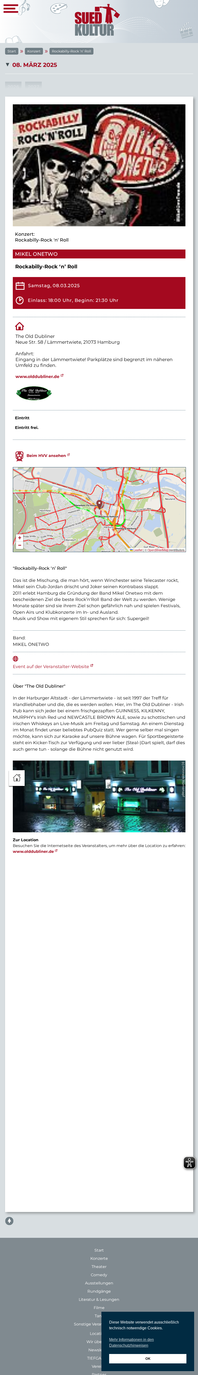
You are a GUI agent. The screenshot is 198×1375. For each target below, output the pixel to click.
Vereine (99, 1366)
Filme (99, 1307)
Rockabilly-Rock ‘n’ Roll (71, 51)
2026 (13, 87)
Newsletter (99, 1350)
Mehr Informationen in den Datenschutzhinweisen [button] (131, 1342)
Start (11, 51)
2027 (33, 87)
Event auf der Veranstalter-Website (51, 666)
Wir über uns (99, 1341)
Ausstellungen (99, 1283)
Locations (99, 1333)
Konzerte (99, 1258)
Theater (99, 1266)
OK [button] (147, 1359)
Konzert (34, 51)
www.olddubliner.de (37, 376)
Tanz (99, 1316)
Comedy (99, 1275)
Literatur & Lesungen (99, 1299)
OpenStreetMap (158, 550)
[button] (99, 505)
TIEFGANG (97, 1358)
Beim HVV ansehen (46, 455)
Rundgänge (99, 1291)
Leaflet (137, 550)
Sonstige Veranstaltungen (99, 1324)
